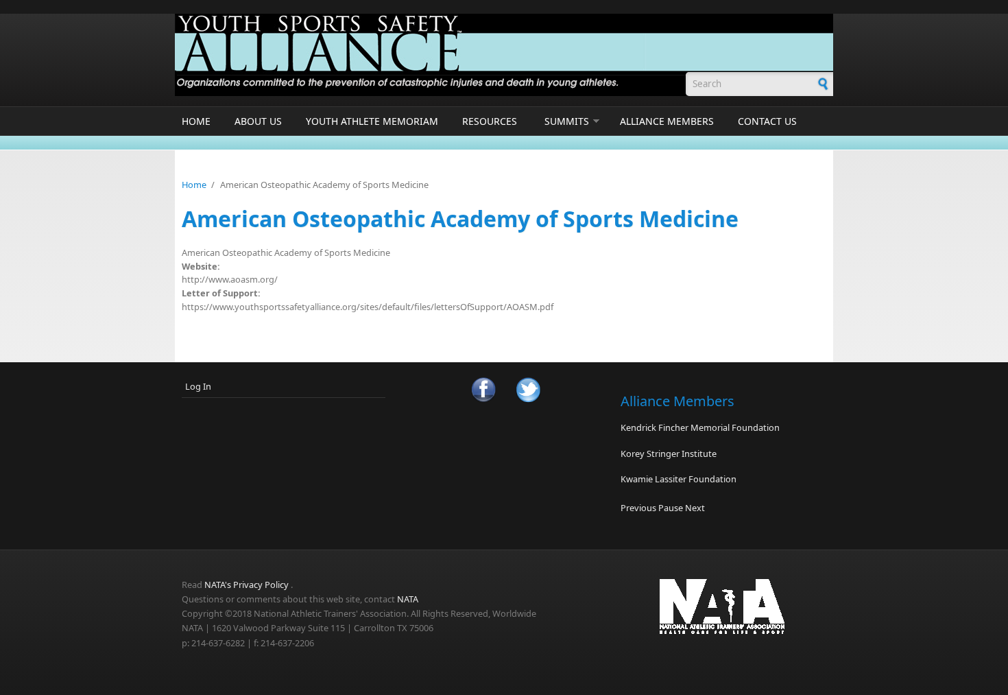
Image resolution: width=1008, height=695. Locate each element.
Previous (638, 508)
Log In (198, 386)
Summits (566, 121)
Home (196, 121)
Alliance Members (667, 121)
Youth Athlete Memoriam (372, 121)
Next (695, 508)
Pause (670, 508)
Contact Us (767, 121)
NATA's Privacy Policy (246, 584)
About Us (258, 121)
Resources (489, 121)
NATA (407, 599)
